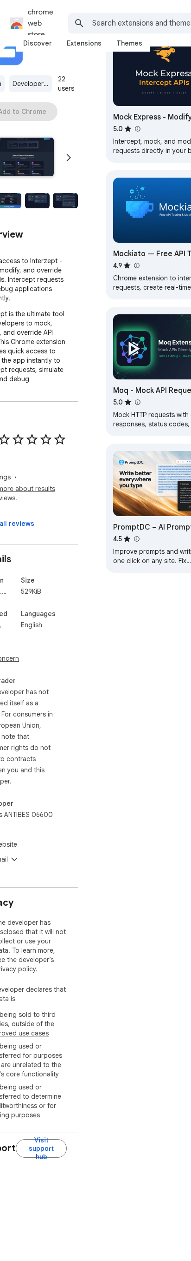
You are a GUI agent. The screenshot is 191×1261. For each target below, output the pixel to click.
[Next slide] (68, 157)
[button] (37, 201)
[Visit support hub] (41, 1148)
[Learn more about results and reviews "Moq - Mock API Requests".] (137, 402)
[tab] (37, 43)
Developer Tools (32, 84)
